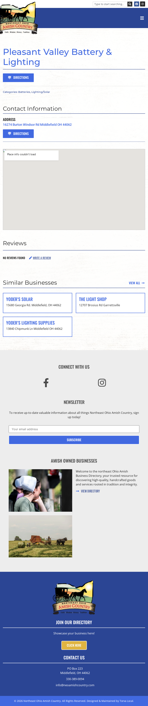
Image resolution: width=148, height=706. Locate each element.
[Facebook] (136, 3)
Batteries (24, 92)
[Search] (129, 4)
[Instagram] (142, 3)
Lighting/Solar (40, 92)
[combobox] (110, 4)
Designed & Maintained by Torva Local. (110, 701)
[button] (142, 18)
